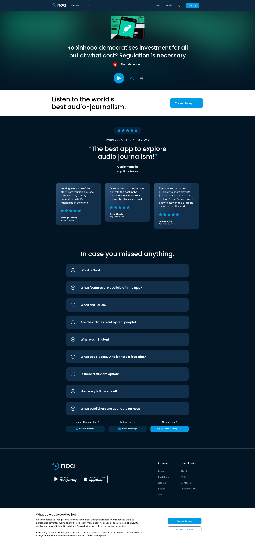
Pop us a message (129, 429)
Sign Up (193, 5)
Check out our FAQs (87, 429)
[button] (122, 270)
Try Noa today (183, 103)
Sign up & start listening (167, 429)
